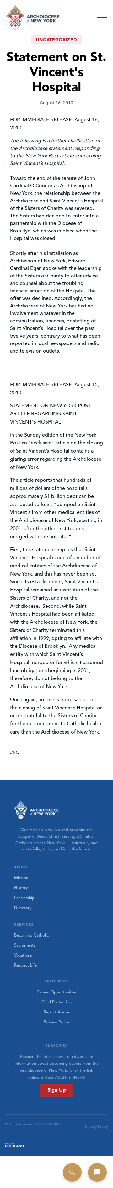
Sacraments (24, 945)
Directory (23, 908)
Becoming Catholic (31, 935)
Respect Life (25, 965)
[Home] (33, 17)
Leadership (24, 898)
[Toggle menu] (102, 18)
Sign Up (56, 1090)
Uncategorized (56, 40)
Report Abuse (56, 1012)
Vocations (23, 955)
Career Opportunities (57, 992)
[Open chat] (97, 1172)
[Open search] (72, 1172)
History (21, 888)
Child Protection (56, 1002)
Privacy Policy (56, 1022)
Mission (21, 878)
